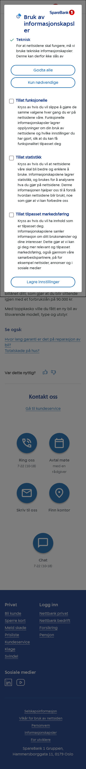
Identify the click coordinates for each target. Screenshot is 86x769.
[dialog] (43, 148)
